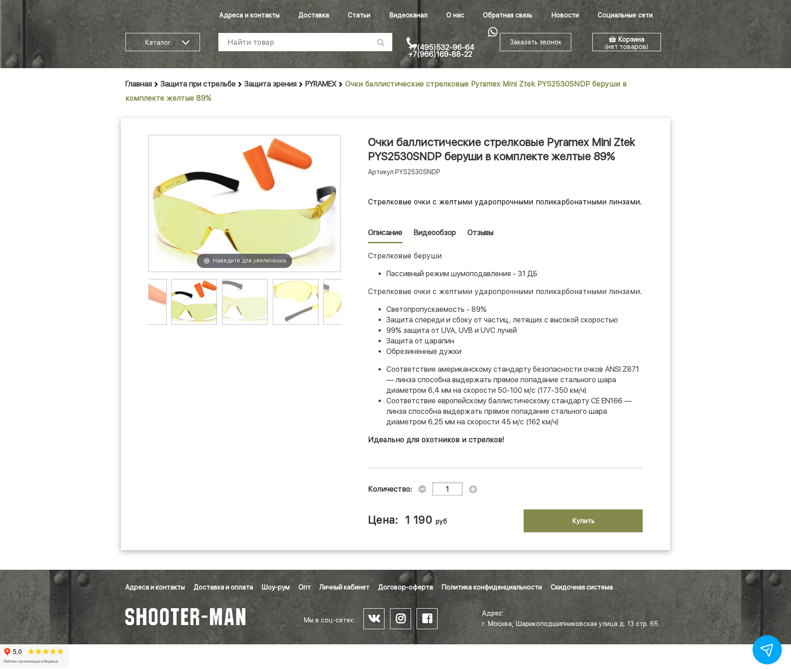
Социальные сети (625, 15)
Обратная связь (507, 15)
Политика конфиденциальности (492, 587)
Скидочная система (582, 587)
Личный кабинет (344, 587)
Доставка (313, 15)
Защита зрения (270, 84)
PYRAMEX (320, 84)
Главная (138, 84)
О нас (455, 15)
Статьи (359, 15)
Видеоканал (408, 15)
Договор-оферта (405, 587)
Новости (565, 15)
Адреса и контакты (249, 15)
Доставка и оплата (223, 587)
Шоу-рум (276, 587)
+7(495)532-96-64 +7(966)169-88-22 (441, 51)
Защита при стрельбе (198, 84)
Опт (304, 587)
